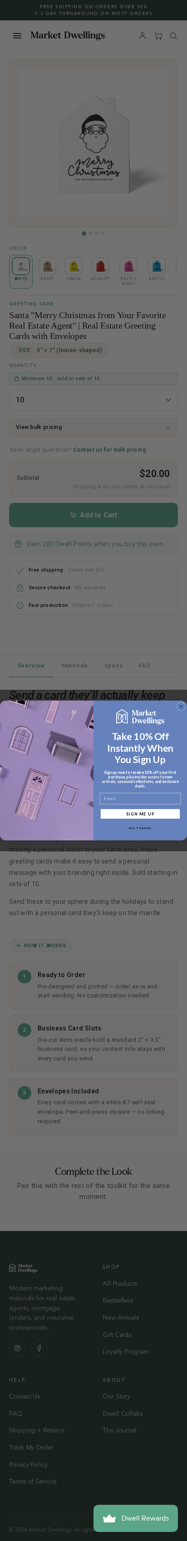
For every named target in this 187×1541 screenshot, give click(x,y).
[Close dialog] (181, 706)
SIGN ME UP (140, 813)
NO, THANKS (140, 828)
